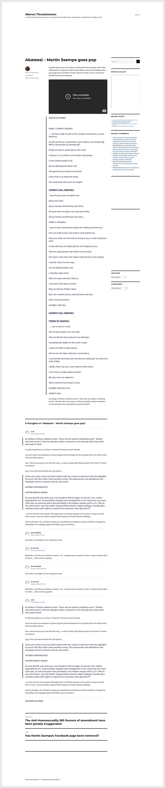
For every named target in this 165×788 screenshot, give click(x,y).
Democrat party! (118, 137)
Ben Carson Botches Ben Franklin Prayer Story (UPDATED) (123, 126)
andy (32, 432)
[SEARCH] (138, 61)
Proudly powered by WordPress (50, 779)
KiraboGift (35, 548)
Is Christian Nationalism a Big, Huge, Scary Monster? (122, 121)
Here (27, 471)
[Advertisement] (82, 43)
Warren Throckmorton (40, 14)
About (137, 15)
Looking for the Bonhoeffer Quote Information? (121, 122)
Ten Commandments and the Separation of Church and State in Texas (125, 120)
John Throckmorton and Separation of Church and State (125, 164)
